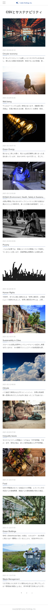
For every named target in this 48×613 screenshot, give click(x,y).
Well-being (7, 101)
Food (5, 483)
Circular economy (10, 53)
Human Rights (9, 292)
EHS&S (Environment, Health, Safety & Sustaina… (24, 197)
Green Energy (9, 149)
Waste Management (11, 579)
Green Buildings (9, 531)
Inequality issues (10, 435)
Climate (6, 388)
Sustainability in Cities (12, 340)
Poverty (6, 244)
